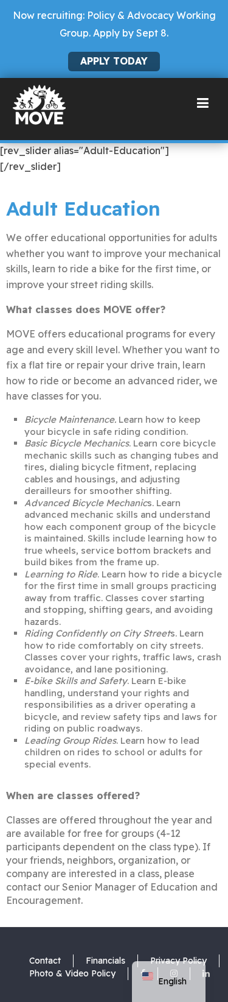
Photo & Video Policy (72, 973)
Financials (105, 960)
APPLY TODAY (114, 61)
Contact (45, 960)
